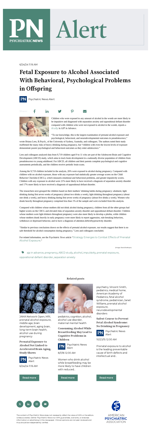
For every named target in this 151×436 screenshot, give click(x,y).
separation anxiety (64, 257)
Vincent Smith (117, 287)
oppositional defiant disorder (36, 257)
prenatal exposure (108, 252)
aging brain (43, 326)
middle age (26, 323)
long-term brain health (33, 329)
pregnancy (51, 252)
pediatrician (116, 300)
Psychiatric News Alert (41, 99)
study (54, 128)
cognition (75, 316)
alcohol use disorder (70, 319)
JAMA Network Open (32, 316)
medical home (117, 290)
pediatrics (63, 316)
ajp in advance (35, 252)
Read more (29, 377)
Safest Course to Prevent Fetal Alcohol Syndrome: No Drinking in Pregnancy (112, 322)
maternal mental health (72, 323)
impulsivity (89, 252)
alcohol (78, 252)
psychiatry (102, 287)
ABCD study (66, 252)
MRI (48, 316)
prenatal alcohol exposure (35, 319)
